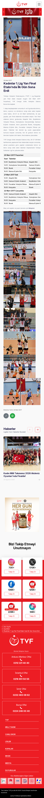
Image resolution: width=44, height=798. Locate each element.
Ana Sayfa (7, 627)
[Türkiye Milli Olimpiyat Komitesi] (11, 781)
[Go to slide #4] (36, 70)
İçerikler (7, 629)
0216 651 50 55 (21, 679)
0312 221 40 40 (21, 663)
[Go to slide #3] (26, 70)
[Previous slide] (5, 40)
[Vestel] (22, 515)
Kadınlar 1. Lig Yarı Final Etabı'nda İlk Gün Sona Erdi (22, 631)
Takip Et (11, 572)
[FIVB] (18, 781)
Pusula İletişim (26, 790)
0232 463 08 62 (21, 695)
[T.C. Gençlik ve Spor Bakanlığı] (32, 781)
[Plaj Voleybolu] (4, 781)
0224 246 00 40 (21, 711)
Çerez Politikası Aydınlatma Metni (20, 796)
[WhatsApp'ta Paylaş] (12, 415)
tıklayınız (31, 208)
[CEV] (39, 781)
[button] (40, 12)
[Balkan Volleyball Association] (25, 781)
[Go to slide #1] (8, 70)
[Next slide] (39, 40)
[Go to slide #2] (17, 70)
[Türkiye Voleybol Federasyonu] (22, 4)
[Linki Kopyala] (6, 415)
